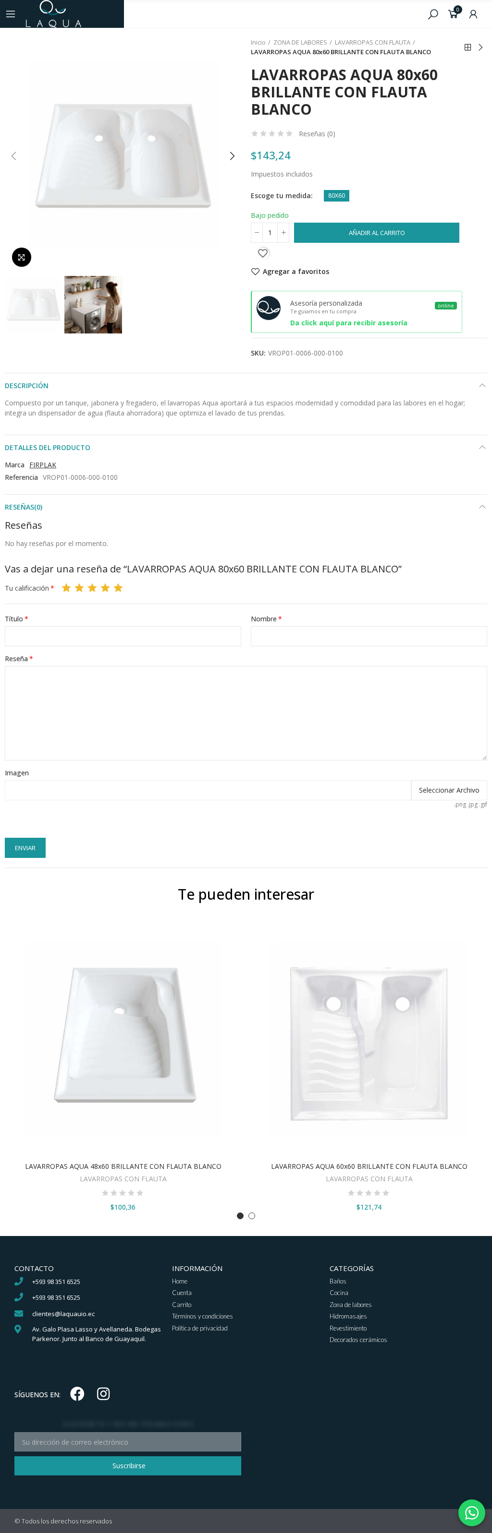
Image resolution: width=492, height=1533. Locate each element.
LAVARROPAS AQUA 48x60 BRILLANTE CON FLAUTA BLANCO (123, 1166)
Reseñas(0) (23, 506)
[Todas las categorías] (10, 14)
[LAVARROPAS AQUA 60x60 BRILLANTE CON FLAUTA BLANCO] (369, 1039)
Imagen (17, 772)
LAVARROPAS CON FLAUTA (123, 1178)
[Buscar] (433, 13)
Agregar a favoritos (296, 271)
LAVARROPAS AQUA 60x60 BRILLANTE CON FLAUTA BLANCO (369, 1166)
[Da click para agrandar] (21, 257)
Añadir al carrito (377, 232)
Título (14, 618)
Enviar (25, 848)
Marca (15, 464)
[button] (14, 156)
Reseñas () (317, 134)
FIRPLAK (42, 464)
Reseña (16, 658)
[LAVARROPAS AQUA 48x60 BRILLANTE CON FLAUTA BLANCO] (123, 1039)
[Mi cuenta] (473, 14)
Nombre (264, 618)
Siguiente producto (480, 47)
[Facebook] (77, 1394)
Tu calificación (27, 588)
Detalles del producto (47, 447)
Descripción (27, 385)
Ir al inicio (468, 47)
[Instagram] (103, 1394)
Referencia (21, 477)
